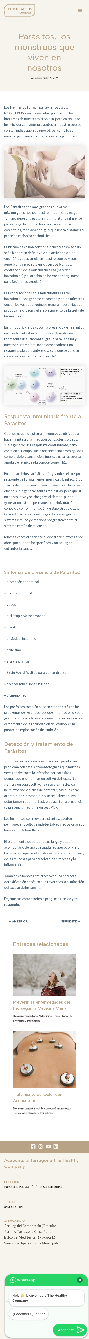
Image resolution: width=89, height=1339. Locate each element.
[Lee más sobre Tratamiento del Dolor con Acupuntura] (44, 1059)
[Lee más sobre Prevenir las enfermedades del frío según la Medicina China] (44, 974)
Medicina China (50, 1016)
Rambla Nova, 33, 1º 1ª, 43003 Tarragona (33, 1186)
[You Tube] (48, 1146)
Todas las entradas (25, 1113)
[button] (80, 1280)
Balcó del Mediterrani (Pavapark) (29, 1237)
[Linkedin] (55, 1146)
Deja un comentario (25, 1016)
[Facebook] (33, 1146)
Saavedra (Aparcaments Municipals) (32, 1243)
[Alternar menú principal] (80, 10)
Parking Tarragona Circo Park (27, 1231)
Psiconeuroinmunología (55, 1108)
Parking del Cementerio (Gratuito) (31, 1226)
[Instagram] (40, 1146)
